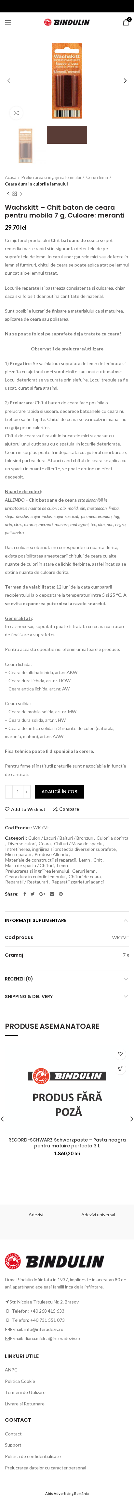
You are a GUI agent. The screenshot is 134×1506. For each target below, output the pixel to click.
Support (13, 1445)
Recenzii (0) (19, 979)
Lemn (84, 860)
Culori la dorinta (112, 838)
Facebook (24, 894)
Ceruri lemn (97, 177)
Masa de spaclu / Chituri (29, 865)
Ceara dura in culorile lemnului (36, 183)
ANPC (11, 1369)
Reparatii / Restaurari (26, 881)
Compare (69, 809)
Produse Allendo (51, 854)
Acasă (10, 177)
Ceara (45, 843)
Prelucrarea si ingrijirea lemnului (51, 177)
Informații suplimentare (35, 920)
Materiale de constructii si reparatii (40, 860)
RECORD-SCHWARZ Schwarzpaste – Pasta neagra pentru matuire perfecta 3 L (67, 1143)
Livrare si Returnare (25, 1403)
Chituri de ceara (85, 876)
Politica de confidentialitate (33, 1456)
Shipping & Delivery (29, 996)
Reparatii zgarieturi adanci (77, 881)
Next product (21, 193)
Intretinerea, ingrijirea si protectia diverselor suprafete (60, 849)
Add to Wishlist (28, 809)
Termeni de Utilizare (25, 1392)
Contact (13, 1433)
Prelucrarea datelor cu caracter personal (45, 1467)
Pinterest (61, 894)
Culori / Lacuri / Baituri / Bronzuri (60, 838)
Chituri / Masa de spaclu (78, 843)
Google (42, 894)
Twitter (32, 894)
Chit (97, 860)
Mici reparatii (18, 854)
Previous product (8, 193)
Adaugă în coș (59, 791)
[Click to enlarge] (16, 113)
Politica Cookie (20, 1381)
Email (52, 894)
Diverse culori (21, 843)
